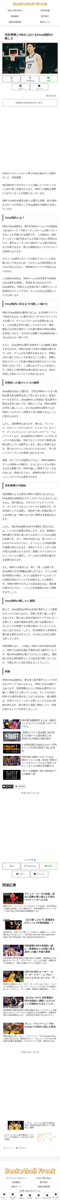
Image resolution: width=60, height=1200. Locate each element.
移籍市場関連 (44, 1186)
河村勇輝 (21, 786)
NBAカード (16, 1186)
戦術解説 (16, 1182)
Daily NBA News (44, 1178)
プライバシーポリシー (16, 1178)
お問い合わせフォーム (30, 1191)
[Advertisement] (30, 138)
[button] (21, 87)
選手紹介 (9, 786)
